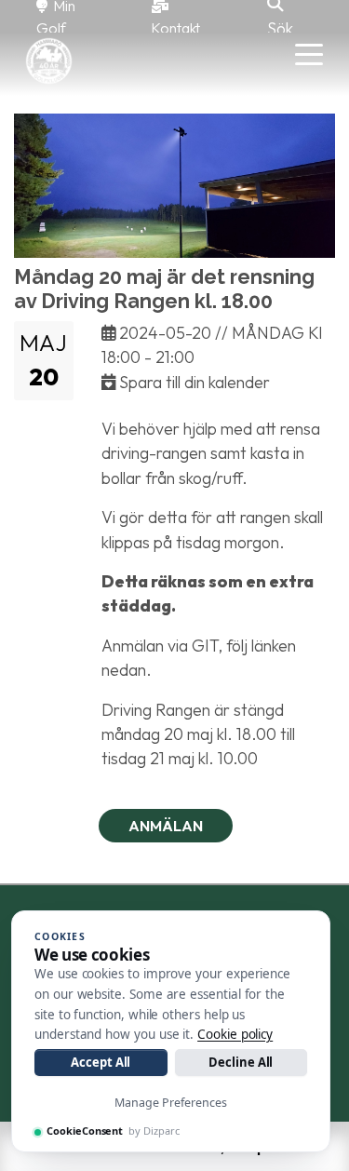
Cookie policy (235, 1034)
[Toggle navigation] (309, 53)
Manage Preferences (170, 1102)
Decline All (240, 1062)
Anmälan (165, 825)
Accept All (100, 1062)
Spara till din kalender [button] (192, 382)
